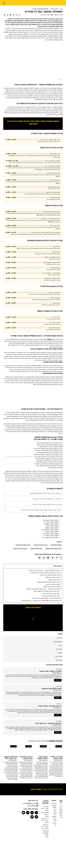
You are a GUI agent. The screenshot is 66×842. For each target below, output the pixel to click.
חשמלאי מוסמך (54, 9)
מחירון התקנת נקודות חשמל (23, 545)
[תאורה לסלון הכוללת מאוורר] (40, 749)
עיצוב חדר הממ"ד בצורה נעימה (44, 808)
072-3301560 (31, 806)
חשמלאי (49, 339)
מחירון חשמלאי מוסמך (36, 548)
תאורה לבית (58, 686)
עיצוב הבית (58, 669)
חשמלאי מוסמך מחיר (56, 545)
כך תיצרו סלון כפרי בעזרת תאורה (44, 820)
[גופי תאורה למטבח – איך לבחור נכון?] (10, 749)
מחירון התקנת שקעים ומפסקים (53, 548)
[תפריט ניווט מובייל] (4, 3)
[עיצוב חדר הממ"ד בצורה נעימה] (55, 749)
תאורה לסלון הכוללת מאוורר (45, 814)
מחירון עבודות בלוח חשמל (20, 548)
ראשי (61, 9)
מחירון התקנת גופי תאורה (40, 545)
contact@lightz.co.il (29, 803)
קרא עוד (58, 680)
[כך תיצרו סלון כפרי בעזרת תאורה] (25, 749)
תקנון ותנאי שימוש (60, 811)
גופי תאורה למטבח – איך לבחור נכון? (44, 826)
